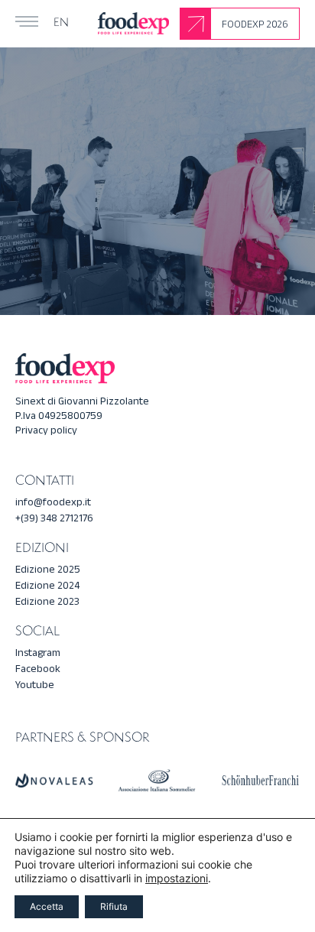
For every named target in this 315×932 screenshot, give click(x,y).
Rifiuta (114, 906)
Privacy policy (46, 430)
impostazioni (176, 878)
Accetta (46, 906)
